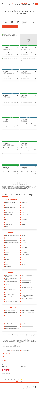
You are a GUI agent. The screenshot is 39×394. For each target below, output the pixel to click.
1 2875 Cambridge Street (7, 49)
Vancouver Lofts (25, 284)
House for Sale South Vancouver (27, 298)
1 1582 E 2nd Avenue (8, 145)
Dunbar (6, 254)
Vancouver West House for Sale (11, 237)
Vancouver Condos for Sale (27, 277)
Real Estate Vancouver (9, 299)
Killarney (23, 205)
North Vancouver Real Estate (10, 310)
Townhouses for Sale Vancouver (11, 301)
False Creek (7, 259)
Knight (23, 207)
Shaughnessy (24, 247)
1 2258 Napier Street (8, 73)
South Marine (24, 217)
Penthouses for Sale (9, 296)
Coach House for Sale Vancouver (11, 287)
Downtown (7, 252)
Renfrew (23, 212)
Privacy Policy (21, 379)
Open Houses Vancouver (9, 294)
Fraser (6, 219)
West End (23, 261)
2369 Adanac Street (24, 121)
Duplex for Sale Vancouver (10, 289)
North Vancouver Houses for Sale (11, 312)
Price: (5, 22)
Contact (36, 3)
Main (23, 209)
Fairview (6, 256)
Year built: (25, 22)
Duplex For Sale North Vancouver (28, 312)
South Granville (24, 252)
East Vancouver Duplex (9, 212)
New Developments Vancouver (27, 300)
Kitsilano (6, 264)
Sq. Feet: (32, 22)
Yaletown (23, 264)
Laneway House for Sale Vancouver (11, 291)
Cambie (6, 247)
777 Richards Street (8, 284)
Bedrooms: (12, 22)
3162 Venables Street (24, 169)
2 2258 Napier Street (26, 73)
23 (25, 182)
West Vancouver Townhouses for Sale (12, 328)
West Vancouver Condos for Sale (28, 323)
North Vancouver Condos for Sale (28, 310)
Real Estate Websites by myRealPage (29, 379)
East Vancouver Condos (9, 209)
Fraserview (7, 221)
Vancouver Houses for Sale (26, 280)
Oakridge (23, 240)
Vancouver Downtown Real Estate (28, 292)
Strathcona (24, 221)
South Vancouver (25, 219)
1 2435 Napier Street (7, 97)
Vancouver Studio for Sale (26, 282)
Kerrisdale (7, 261)
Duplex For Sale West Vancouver (27, 326)
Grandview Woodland (9, 224)
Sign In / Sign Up (34, 4)
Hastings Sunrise (25, 202)
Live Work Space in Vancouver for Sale (28, 275)
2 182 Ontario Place (6, 121)
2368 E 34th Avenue (25, 49)
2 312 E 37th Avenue (6, 169)
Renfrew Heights (25, 214)
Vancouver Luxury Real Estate (27, 287)
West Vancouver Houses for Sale (11, 326)
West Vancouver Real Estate (10, 323)
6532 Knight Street (24, 145)
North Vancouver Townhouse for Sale (11, 314)
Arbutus (6, 244)
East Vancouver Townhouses (10, 207)
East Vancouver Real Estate (10, 202)
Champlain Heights (8, 214)
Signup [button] (32, 17)
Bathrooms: (18, 22)
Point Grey (24, 242)
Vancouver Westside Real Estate (11, 240)
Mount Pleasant (25, 237)
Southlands (24, 257)
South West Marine (25, 254)
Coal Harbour (7, 249)
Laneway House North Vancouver (28, 315)
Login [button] (35, 17)
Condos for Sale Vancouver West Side (12, 235)
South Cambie (24, 249)
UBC (23, 259)
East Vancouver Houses (9, 204)
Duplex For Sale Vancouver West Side (12, 242)
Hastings (7, 226)
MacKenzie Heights (8, 266)
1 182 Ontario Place (24, 97)
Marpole (23, 235)
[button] (33, 4)
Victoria (23, 224)
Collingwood (7, 217)
